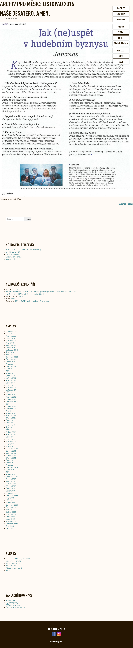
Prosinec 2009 (11, 493)
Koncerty (120, 13)
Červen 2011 (11, 451)
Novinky (121, 8)
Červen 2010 (11, 479)
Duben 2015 (11, 406)
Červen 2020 (11, 333)
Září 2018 (9, 354)
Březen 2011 (11, 458)
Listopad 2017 (12, 366)
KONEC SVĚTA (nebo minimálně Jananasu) (23, 250)
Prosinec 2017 (11, 364)
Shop (120, 56)
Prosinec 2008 (11, 521)
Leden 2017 (10, 385)
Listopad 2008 (12, 523)
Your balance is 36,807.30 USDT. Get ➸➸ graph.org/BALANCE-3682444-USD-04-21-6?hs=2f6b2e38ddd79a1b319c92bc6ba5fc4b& (41, 292)
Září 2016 (9, 392)
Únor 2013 (10, 423)
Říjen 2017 (10, 369)
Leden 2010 (10, 491)
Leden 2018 (10, 361)
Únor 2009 (10, 516)
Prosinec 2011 (11, 441)
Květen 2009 (11, 509)
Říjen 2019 (10, 343)
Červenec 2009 (12, 505)
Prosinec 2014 (11, 408)
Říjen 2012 (10, 427)
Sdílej (130, 203)
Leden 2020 (10, 338)
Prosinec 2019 (11, 340)
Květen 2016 (11, 397)
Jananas (121, 19)
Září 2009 (9, 500)
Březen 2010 (11, 486)
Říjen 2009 (10, 498)
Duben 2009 (11, 512)
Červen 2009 (11, 507)
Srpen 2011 (10, 446)
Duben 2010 (11, 484)
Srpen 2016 (10, 394)
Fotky (120, 37)
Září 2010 (9, 472)
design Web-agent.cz (56, 642)
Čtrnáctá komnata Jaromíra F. (18, 558)
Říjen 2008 (10, 526)
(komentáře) (13, 605)
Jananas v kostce (13, 259)
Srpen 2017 (10, 373)
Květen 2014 (11, 415)
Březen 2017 (11, 380)
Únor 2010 (10, 488)
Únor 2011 (10, 460)
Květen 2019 (11, 345)
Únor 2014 (10, 420)
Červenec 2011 (12, 448)
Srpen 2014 (10, 413)
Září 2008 (9, 528)
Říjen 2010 (10, 469)
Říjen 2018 (10, 352)
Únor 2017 (10, 383)
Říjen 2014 (10, 411)
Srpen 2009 (10, 502)
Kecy (121, 61)
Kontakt (121, 50)
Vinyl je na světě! (13, 252)
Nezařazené (11, 565)
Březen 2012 (11, 434)
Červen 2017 (11, 376)
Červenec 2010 (12, 477)
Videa (120, 32)
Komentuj (122, 203)
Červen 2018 (11, 359)
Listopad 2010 (12, 467)
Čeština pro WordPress (15, 607)
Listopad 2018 (12, 350)
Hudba (121, 26)
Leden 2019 (10, 347)
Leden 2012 (10, 439)
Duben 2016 (11, 399)
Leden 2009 (10, 519)
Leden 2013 (10, 425)
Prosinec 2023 (11, 331)
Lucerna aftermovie (14, 257)
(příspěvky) (12, 603)
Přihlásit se (10, 600)
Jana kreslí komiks (13, 561)
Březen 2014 (11, 418)
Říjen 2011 (10, 444)
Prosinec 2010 (11, 465)
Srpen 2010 (10, 474)
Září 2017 (9, 371)
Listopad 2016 (12, 390)
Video (8, 570)
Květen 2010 (11, 481)
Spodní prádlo (121, 43)
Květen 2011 (11, 453)
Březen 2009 (11, 514)
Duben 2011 (11, 455)
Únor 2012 (10, 437)
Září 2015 (9, 404)
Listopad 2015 (12, 401)
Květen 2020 (11, 336)
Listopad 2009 (12, 495)
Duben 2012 (11, 432)
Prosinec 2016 (11, 387)
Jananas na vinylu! (13, 254)
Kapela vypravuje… (13, 563)
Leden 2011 (10, 462)
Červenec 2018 (12, 357)
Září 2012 (9, 430)
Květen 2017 (11, 378)
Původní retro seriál (14, 568)
